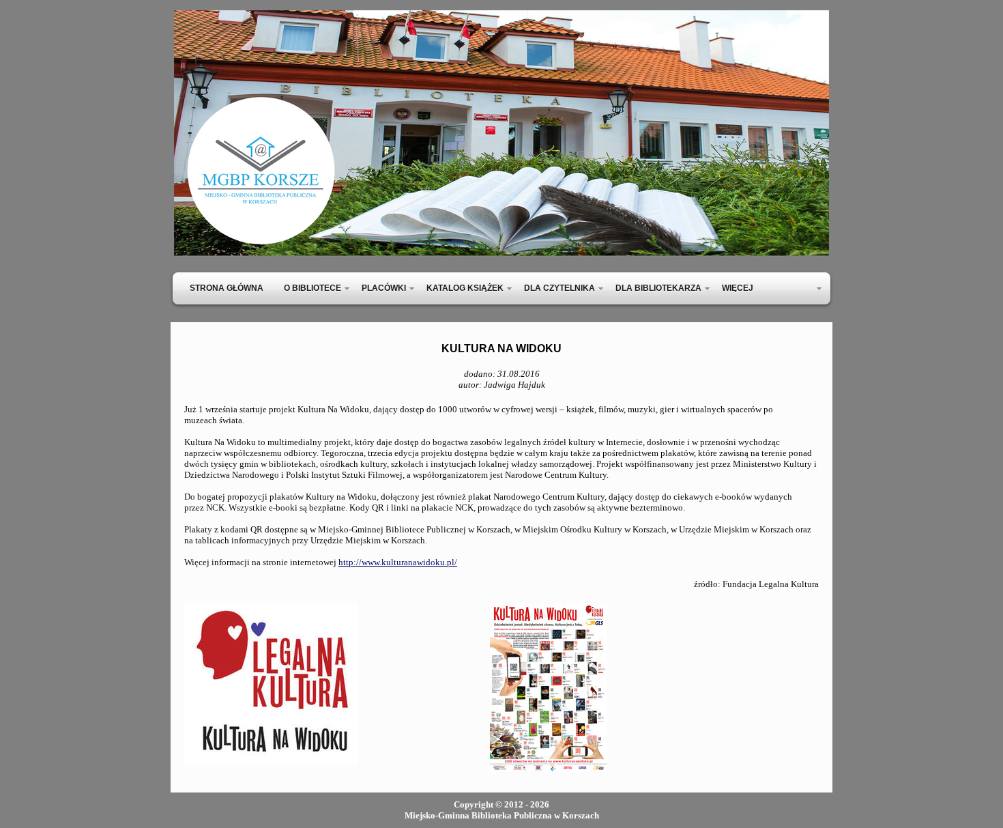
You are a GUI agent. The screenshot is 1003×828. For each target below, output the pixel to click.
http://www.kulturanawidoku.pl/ (397, 562)
